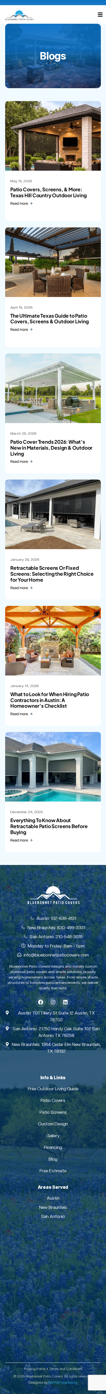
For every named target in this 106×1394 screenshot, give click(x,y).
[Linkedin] (65, 1002)
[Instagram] (53, 1002)
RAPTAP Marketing (62, 1382)
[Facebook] (41, 1002)
